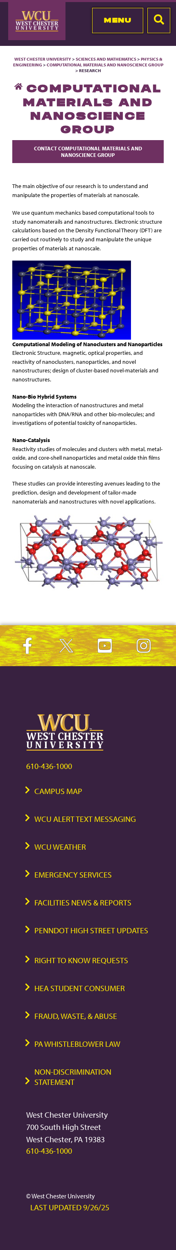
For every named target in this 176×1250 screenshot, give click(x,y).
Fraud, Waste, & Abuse (75, 1016)
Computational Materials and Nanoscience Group (105, 65)
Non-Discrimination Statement (72, 1076)
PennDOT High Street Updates (91, 930)
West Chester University (42, 59)
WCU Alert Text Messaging (85, 819)
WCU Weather (60, 847)
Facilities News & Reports (82, 902)
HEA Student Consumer (79, 988)
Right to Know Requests (81, 960)
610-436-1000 (49, 766)
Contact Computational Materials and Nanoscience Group (88, 151)
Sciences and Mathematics (106, 59)
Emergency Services (73, 874)
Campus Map (58, 791)
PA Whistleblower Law (77, 1044)
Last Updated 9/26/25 (69, 1207)
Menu (117, 20)
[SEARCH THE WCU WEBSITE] (158, 20)
